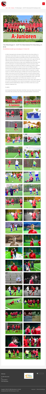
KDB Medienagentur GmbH (14, 390)
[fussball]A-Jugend (13, 48)
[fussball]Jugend (19, 48)
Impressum (33, 389)
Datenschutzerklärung (41, 389)
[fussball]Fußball (6, 48)
